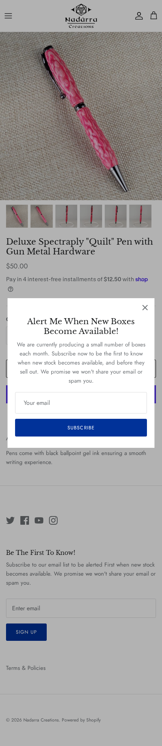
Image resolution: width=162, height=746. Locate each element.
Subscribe (80, 427)
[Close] (145, 307)
